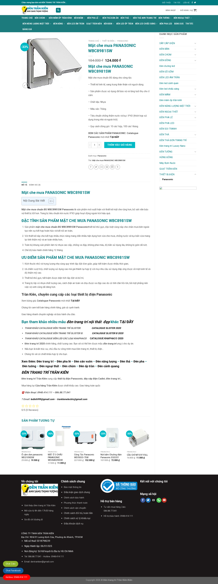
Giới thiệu (166, 2)
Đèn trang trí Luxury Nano (172, 145)
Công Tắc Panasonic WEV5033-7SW (84, 456)
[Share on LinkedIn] (112, 167)
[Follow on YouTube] (164, 500)
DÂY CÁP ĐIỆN (167, 43)
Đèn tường (29, 366)
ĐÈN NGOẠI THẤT (182, 18)
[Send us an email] (153, 500)
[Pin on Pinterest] (106, 167)
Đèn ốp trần (86, 366)
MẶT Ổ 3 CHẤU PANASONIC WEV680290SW (55, 457)
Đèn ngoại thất (49, 366)
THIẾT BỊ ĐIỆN (166, 174)
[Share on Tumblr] (117, 167)
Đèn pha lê (64, 361)
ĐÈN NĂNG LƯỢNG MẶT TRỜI (36, 23)
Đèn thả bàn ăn (110, 18)
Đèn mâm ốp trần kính (60, 18)
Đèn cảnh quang (108, 366)
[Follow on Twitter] (195, 3)
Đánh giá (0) (34, 185)
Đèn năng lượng (106, 361)
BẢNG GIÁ (178, 23)
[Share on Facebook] (90, 167)
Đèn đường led (167, 66)
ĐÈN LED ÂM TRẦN (75, 23)
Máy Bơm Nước (167, 163)
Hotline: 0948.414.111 (16, 577)
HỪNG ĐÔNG (166, 157)
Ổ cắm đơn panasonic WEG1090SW (32, 456)
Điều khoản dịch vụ (73, 523)
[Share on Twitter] (96, 167)
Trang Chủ (27, 18)
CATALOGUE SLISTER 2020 (105, 328)
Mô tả (24, 185)
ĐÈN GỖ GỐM (166, 71)
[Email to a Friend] (101, 167)
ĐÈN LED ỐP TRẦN (124, 23)
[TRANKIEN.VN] (36, 10)
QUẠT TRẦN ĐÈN (94, 23)
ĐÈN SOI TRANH (168, 128)
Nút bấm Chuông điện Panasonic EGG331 (111, 456)
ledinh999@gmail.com (42, 399)
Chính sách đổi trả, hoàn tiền (78, 513)
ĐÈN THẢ (125, 18)
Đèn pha (138, 361)
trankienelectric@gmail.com (72, 399)
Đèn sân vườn (83, 361)
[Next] (150, 448)
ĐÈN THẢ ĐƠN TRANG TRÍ (144, 18)
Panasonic (167, 179)
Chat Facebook (13, 570)
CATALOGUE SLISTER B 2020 (107, 333)
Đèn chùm (69, 366)
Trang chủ (93, 41)
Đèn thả (125, 361)
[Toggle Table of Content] (49, 201)
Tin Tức (177, 2)
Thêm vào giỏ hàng (119, 144)
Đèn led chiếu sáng (145, 23)
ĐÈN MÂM (78, 18)
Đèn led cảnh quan (168, 83)
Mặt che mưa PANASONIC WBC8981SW (108, 160)
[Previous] (21, 448)
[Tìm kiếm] (58, 10)
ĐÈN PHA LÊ (92, 18)
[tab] (24, 185)
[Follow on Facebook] (192, 3)
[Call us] (158, 500)
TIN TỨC (189, 23)
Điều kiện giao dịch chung (77, 492)
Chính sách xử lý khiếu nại (77, 518)
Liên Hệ (186, 2)
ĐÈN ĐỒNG (58, 23)
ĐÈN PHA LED (166, 23)
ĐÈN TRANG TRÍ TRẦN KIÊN (45, 372)
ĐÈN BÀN (108, 23)
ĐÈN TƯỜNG (164, 18)
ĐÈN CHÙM (40, 18)
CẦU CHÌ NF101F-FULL (137, 455)
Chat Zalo (10, 564)
